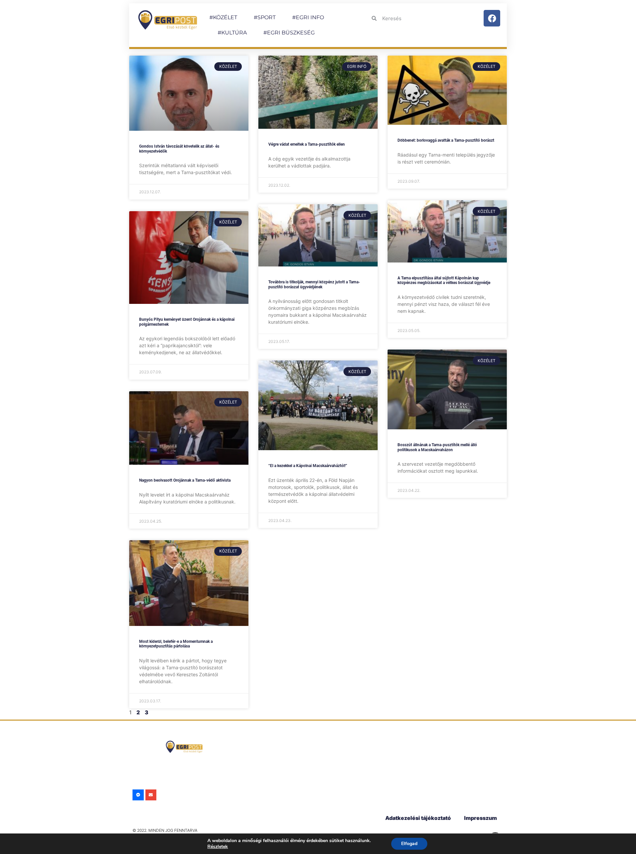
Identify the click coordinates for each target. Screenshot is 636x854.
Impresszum (480, 818)
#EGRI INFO (308, 17)
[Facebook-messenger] (138, 795)
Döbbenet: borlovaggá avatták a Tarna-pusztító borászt (446, 140)
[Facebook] (492, 18)
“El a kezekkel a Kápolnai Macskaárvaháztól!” (307, 465)
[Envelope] (151, 795)
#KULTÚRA (232, 32)
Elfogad (409, 843)
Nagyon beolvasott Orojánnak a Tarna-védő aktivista (185, 480)
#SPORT (265, 17)
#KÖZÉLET (223, 17)
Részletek (217, 846)
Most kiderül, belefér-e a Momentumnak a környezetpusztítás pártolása (176, 643)
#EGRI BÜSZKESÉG (289, 32)
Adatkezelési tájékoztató (418, 818)
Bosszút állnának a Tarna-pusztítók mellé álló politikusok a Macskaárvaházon (437, 447)
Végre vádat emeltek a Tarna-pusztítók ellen (306, 144)
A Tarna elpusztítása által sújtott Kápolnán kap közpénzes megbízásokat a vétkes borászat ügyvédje (444, 280)
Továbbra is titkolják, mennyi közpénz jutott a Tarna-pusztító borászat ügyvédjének (314, 284)
